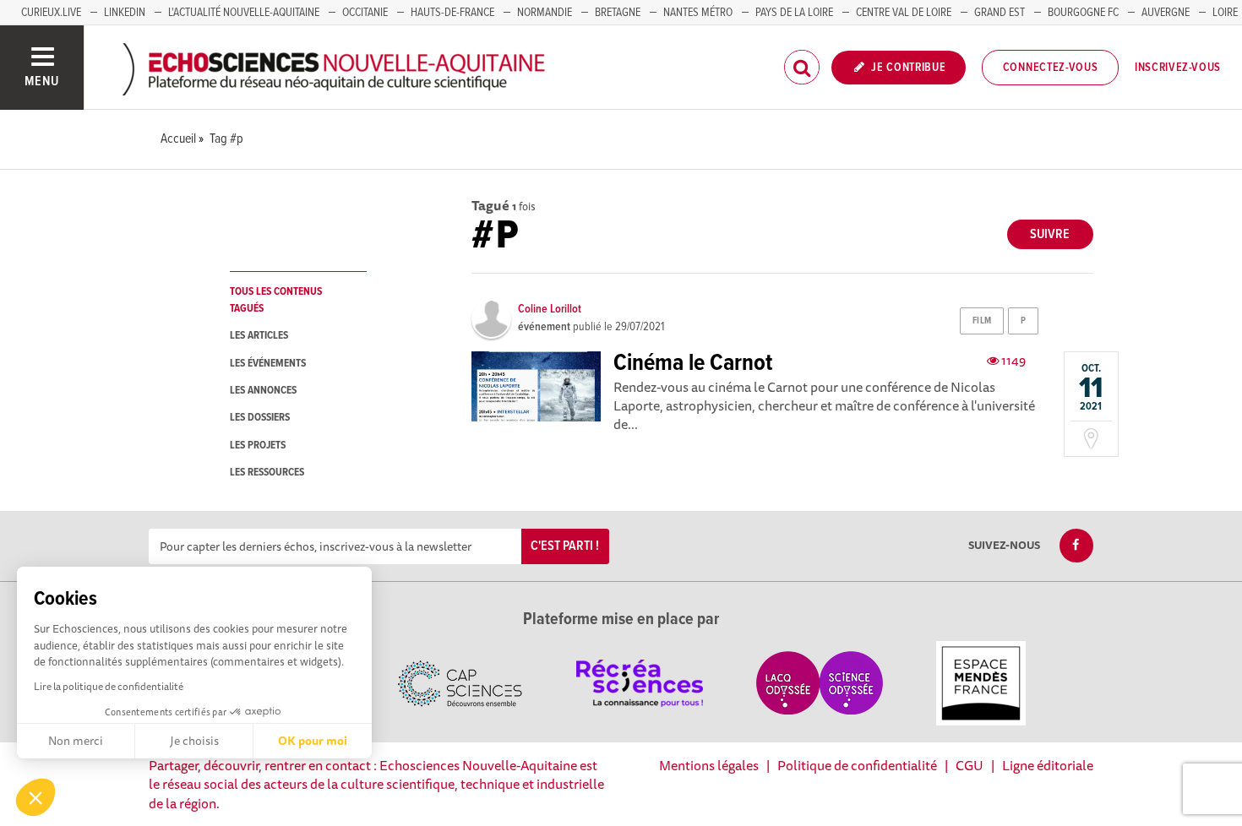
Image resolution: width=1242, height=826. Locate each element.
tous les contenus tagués (276, 300)
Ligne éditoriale (1047, 765)
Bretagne (617, 12)
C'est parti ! (565, 546)
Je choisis (194, 740)
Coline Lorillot (549, 309)
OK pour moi (312, 740)
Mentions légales (709, 765)
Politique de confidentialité (857, 765)
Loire (1225, 12)
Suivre (1050, 234)
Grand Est (999, 12)
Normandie (544, 12)
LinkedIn (124, 12)
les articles (259, 336)
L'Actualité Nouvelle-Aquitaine (243, 12)
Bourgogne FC (1083, 12)
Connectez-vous (1050, 67)
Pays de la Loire (794, 12)
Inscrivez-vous (1178, 67)
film (982, 321)
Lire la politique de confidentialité (108, 686)
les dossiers (260, 417)
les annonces (263, 390)
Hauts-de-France (452, 12)
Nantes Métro (698, 12)
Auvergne (1165, 12)
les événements (268, 363)
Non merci (75, 740)
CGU (969, 765)
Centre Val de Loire (903, 12)
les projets (258, 445)
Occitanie (365, 12)
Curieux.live (51, 12)
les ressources (267, 472)
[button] (35, 797)
